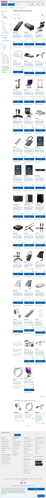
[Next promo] (44, 413)
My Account (14, 450)
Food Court (37, 453)
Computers (6, 7)
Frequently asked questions (29, 439)
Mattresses (26, 464)
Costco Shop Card (27, 443)
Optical (36, 445)
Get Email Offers (5, 433)
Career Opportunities (5, 441)
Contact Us (3, 452)
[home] (4, 2)
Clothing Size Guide (27, 473)
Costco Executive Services (39, 443)
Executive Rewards (15, 446)
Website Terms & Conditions (14, 478)
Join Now (14, 439)
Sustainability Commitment (6, 448)
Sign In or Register (15, 448)
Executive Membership (16, 445)
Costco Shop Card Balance (28, 445)
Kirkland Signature (4, 445)
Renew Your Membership (16, 441)
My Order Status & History (28, 454)
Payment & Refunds (27, 446)
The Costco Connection (5, 443)
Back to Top (43, 396)
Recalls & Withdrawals (28, 441)
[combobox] (11, 4)
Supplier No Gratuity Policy (6, 463)
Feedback (23, 480)
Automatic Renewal (15, 443)
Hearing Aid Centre (38, 446)
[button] (28, 4)
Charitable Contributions (5, 446)
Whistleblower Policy (5, 461)
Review (36, 492)
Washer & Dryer (26, 466)
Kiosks (36, 452)
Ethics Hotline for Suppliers (6, 460)
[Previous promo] (14, 413)
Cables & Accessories (22, 7)
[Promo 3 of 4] (29, 425)
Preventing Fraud (27, 456)
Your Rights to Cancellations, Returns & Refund (28, 450)
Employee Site (3, 450)
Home (2, 7)
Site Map (5, 478)
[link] (18, 30)
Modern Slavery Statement (6, 458)
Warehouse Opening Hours (40, 441)
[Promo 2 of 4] (28, 425)
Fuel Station (37, 448)
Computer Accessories (13, 7)
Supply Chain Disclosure (5, 456)
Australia (39, 1)
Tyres (36, 450)
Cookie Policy (32, 478)
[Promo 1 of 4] (27, 425)
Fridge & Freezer (27, 462)
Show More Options (5, 32)
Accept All (36, 489)
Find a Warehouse (38, 439)
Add (18, 44)
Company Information (5, 439)
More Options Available (18, 378)
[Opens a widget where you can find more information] (41, 496)
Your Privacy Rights (24, 478)
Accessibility (26, 452)
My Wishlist (14, 452)
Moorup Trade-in (39, 456)
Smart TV (25, 461)
